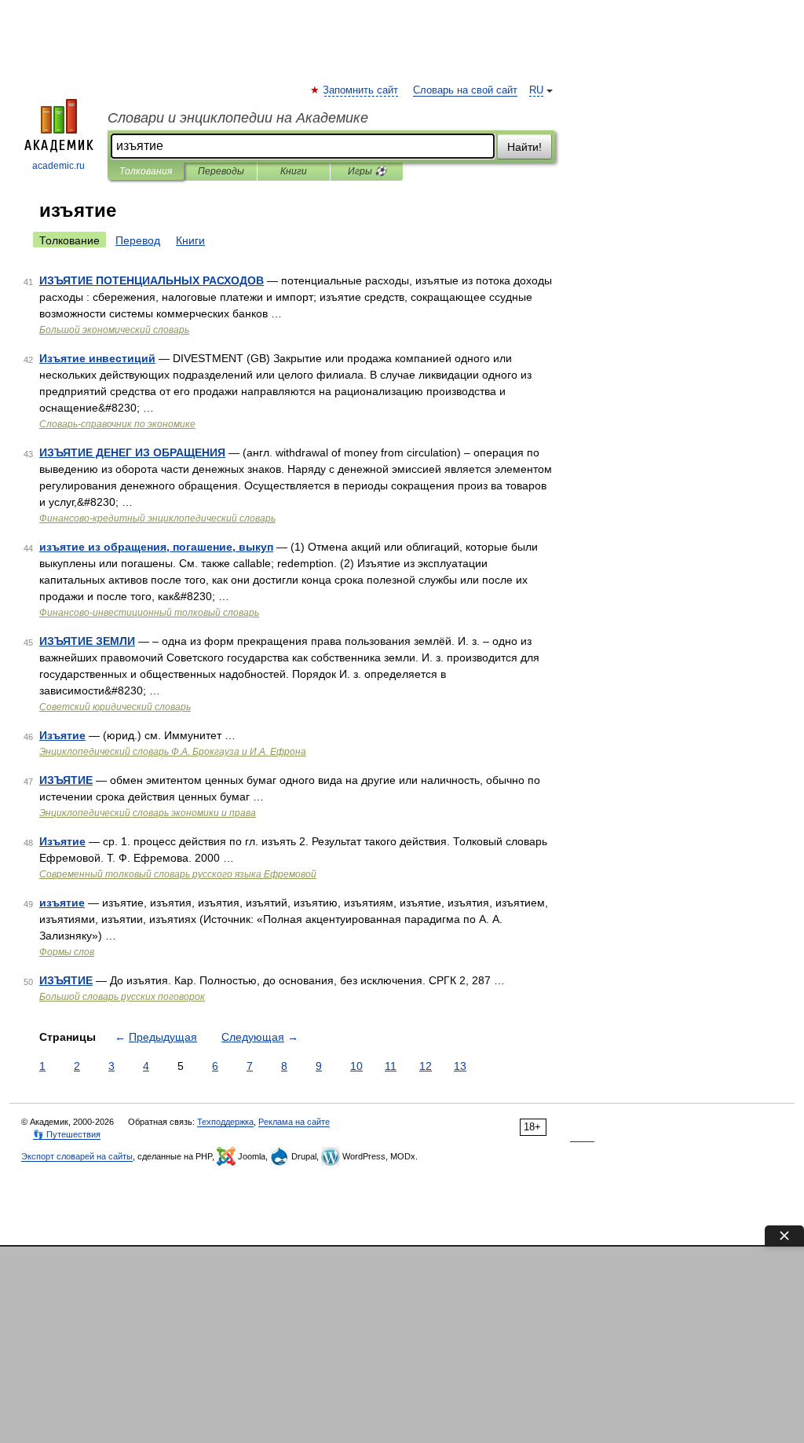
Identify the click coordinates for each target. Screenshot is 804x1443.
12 (425, 1066)
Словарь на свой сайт (465, 90)
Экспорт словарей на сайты (77, 1156)
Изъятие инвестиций (97, 358)
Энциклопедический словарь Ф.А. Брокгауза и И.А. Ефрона (172, 751)
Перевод (137, 240)
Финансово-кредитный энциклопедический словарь (157, 518)
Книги (293, 171)
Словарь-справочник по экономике (117, 424)
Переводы (221, 171)
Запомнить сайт (361, 90)
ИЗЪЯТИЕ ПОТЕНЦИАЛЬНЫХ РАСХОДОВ (151, 280)
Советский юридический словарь (115, 706)
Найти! (524, 147)
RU (536, 90)
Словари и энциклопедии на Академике (238, 118)
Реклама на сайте (294, 1121)
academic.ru (58, 165)
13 (460, 1066)
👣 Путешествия (66, 1134)
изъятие (62, 902)
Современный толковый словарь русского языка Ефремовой (177, 874)
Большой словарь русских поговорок (122, 996)
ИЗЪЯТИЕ (66, 780)
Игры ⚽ (367, 171)
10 (356, 1066)
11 (391, 1066)
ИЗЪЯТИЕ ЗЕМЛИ (87, 641)
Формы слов (66, 952)
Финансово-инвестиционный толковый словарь (149, 612)
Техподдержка (225, 1121)
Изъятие (62, 735)
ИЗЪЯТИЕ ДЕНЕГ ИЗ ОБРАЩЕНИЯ (132, 452)
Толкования (145, 171)
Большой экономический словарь (114, 329)
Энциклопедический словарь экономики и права (147, 813)
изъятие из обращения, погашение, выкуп (156, 546)
